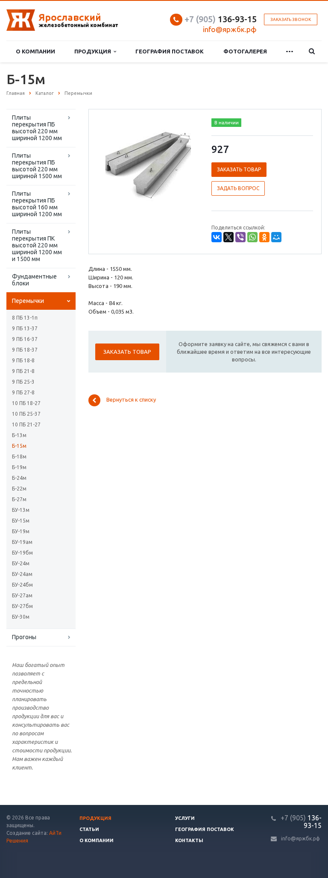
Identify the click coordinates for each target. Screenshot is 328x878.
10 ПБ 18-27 (26, 403)
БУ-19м (20, 531)
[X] (228, 237)
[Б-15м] (148, 165)
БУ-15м (20, 520)
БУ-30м (20, 617)
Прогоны (24, 637)
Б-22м (19, 488)
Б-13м (19, 435)
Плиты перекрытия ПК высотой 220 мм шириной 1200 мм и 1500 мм (37, 245)
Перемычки (28, 300)
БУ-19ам (22, 542)
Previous (113, 164)
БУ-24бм (22, 584)
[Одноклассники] (264, 237)
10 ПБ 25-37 (26, 414)
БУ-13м (20, 510)
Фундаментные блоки (34, 280)
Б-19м (19, 467)
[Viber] (240, 237)
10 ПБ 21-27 (26, 424)
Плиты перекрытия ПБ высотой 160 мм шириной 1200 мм (37, 203)
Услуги (185, 818)
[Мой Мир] (276, 237)
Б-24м (19, 478)
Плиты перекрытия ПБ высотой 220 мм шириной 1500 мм (37, 165)
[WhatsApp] (252, 237)
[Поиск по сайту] (312, 51)
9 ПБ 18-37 (25, 349)
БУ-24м (20, 563)
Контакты (189, 840)
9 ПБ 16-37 (25, 339)
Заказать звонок (290, 19)
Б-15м (19, 446)
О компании (35, 51)
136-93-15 (220, 19)
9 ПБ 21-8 (23, 371)
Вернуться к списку (131, 400)
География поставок (169, 51)
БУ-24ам (22, 574)
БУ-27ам (22, 595)
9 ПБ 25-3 (23, 382)
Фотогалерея (245, 51)
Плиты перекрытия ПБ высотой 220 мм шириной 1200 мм (37, 127)
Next (184, 164)
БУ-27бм (22, 606)
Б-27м (19, 499)
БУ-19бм (22, 552)
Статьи (89, 829)
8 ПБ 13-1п (25, 317)
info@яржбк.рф (300, 838)
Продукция (94, 51)
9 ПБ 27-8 (23, 392)
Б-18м (19, 456)
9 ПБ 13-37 (25, 328)
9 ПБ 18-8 (23, 360)
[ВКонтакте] (216, 237)
